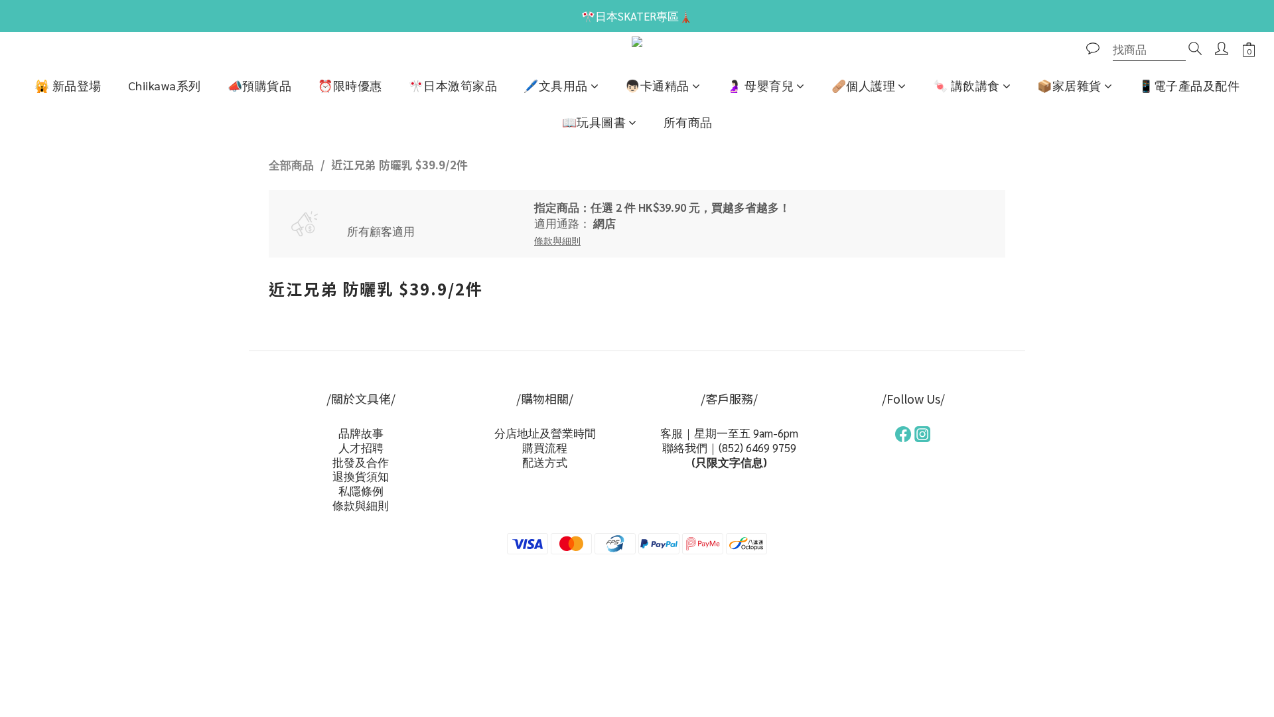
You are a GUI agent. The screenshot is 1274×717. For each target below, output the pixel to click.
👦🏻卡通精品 (657, 85)
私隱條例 (361, 490)
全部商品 (291, 164)
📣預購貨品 (260, 85)
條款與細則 (360, 505)
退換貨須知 (360, 476)
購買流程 (544, 447)
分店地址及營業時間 (545, 433)
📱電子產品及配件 (1189, 85)
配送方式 (544, 462)
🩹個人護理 (863, 85)
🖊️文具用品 (556, 85)
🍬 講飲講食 (966, 85)
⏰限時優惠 (350, 85)
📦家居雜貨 (1069, 85)
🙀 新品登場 (68, 85)
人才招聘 (361, 447)
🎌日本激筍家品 (453, 85)
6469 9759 (771, 447)
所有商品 (688, 121)
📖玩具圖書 (594, 121)
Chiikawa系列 (164, 85)
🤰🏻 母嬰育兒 (760, 85)
